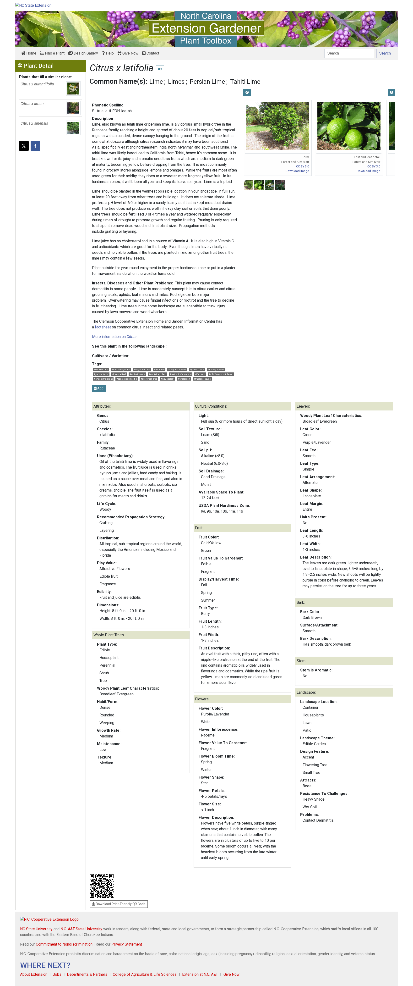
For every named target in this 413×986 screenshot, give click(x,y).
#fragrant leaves (202, 378)
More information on (114, 336)
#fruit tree (159, 369)
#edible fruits (101, 369)
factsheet (103, 327)
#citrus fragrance (121, 369)
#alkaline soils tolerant (221, 374)
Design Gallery (85, 53)
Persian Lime (207, 81)
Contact (152, 53)
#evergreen (184, 378)
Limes (176, 81)
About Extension (33, 974)
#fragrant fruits (142, 369)
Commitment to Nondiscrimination (64, 944)
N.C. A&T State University (81, 929)
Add (100, 388)
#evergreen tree (149, 378)
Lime (156, 81)
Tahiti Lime (245, 81)
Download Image (297, 171)
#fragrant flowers (177, 369)
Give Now (129, 53)
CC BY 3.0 (302, 166)
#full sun (200, 374)
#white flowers (137, 374)
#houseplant (167, 378)
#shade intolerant (103, 378)
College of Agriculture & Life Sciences (145, 974)
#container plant (157, 374)
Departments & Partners (87, 974)
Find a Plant (54, 53)
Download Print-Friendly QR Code (120, 904)
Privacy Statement (126, 944)
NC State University (36, 929)
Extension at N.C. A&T (200, 974)
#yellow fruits (101, 374)
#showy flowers (216, 369)
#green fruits (197, 369)
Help (109, 53)
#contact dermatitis (126, 378)
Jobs (57, 974)
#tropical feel (119, 374)
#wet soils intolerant (181, 374)
